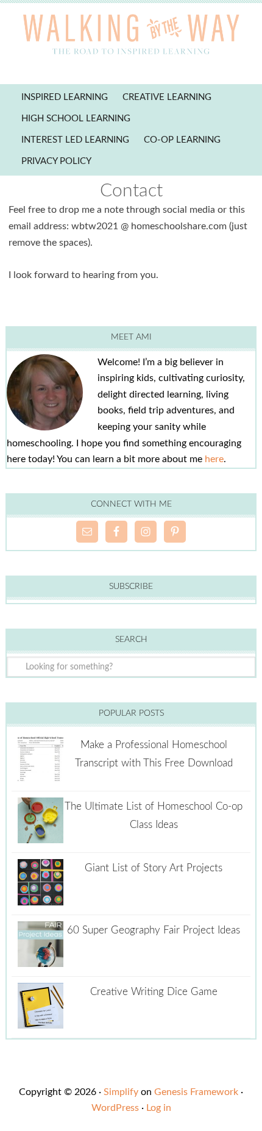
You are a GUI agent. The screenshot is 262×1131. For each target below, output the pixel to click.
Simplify (121, 1092)
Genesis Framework (196, 1092)
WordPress (115, 1108)
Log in (158, 1108)
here (214, 459)
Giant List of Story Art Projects (153, 868)
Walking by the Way (131, 36)
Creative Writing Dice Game (154, 992)
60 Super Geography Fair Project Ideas (153, 930)
